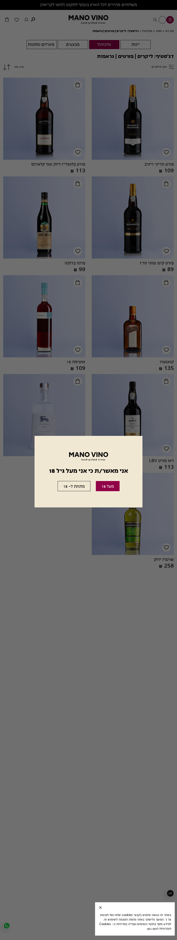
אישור (100, 907)
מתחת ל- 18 (74, 486)
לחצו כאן (152, 928)
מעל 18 (107, 486)
